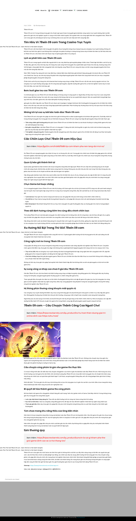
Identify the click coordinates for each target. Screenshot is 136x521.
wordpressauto (40, 25)
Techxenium (81, 517)
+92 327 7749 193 (96, 494)
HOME (37, 10)
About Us (43, 10)
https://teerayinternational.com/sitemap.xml (44, 465)
